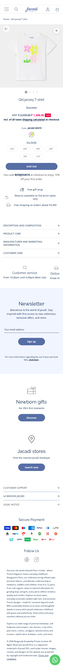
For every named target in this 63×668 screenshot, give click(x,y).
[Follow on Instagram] (36, 559)
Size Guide (31, 142)
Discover (31, 417)
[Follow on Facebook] (26, 559)
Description (31, 107)
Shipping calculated (33, 119)
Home (6, 19)
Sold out (32, 166)
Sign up (31, 341)
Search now (31, 467)
